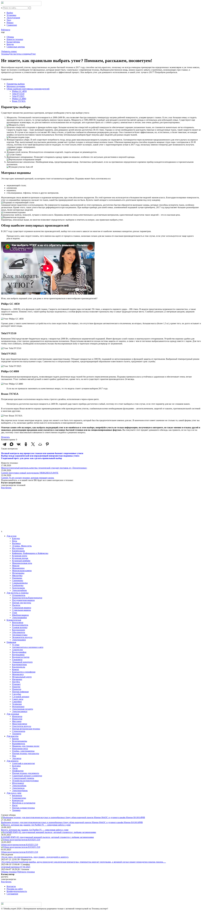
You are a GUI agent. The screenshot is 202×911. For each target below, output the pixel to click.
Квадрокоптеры (19, 664)
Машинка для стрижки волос (25, 746)
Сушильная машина (21, 610)
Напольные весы (20, 748)
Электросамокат (19, 711)
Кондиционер (18, 630)
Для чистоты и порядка (20, 54)
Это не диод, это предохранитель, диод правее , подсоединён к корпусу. (35, 857)
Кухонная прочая (20, 558)
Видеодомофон (19, 652)
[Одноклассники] (26, 444)
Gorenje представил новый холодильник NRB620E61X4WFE (29, 473)
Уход (9, 20)
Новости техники (15, 39)
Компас (15, 669)
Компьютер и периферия (23, 672)
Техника (5, 54)
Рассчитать (6, 487)
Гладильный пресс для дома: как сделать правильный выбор (31, 458)
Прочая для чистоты (21, 603)
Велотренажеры (19, 741)
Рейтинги (5, 30)
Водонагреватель (20, 625)
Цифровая (11, 642)
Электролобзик (19, 785)
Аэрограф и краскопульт (23, 763)
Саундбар (16, 694)
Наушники (17, 679)
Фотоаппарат (18, 706)
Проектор (16, 689)
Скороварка (17, 580)
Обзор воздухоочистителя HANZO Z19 (19, 844)
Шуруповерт (18, 783)
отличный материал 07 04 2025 (15, 867)
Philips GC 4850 (19, 91)
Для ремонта (12, 761)
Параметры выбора (16, 84)
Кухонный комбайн (21, 561)
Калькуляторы (13, 42)
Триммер (16, 810)
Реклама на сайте (15, 889)
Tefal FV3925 (18, 96)
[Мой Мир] (40, 444)
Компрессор (17, 800)
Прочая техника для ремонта (25, 773)
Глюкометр (17, 659)
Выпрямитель (18, 743)
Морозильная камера (22, 570)
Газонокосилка (19, 798)
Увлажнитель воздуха (22, 637)
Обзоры (10, 37)
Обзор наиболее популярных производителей (28, 89)
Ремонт (10, 22)
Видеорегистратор (20, 657)
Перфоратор (17, 771)
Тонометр (16, 734)
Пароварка (17, 578)
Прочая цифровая (20, 691)
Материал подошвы (16, 86)
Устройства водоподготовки (25, 780)
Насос (15, 805)
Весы (14, 541)
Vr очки (15, 645)
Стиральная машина (21, 607)
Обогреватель (18, 632)
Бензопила (17, 795)
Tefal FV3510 (18, 94)
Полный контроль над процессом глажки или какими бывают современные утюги (42, 453)
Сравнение (12, 25)
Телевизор (17, 704)
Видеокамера (18, 654)
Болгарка (16, 766)
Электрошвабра (19, 617)
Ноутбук (16, 682)
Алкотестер (17, 649)
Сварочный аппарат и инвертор (27, 776)
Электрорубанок (20, 790)
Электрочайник (19, 590)
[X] (33, 444)
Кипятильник (18, 551)
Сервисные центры (16, 47)
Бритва (15, 738)
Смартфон (17, 701)
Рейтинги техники (26, 872)
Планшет (16, 684)
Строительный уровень (23, 778)
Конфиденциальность (17, 891)
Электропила (18, 788)
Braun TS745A (19, 101)
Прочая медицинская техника (26, 729)
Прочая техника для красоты (25, 753)
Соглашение (12, 894)
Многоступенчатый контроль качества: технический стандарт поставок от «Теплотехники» (44, 468)
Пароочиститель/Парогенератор (27, 598)
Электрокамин (19, 640)
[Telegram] (4, 444)
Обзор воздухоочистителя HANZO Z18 (19, 852)
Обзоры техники (9, 872)
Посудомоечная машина (23, 600)
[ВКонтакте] (18, 444)
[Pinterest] (47, 444)
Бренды (10, 44)
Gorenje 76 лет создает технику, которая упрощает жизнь (27, 478)
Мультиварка (18, 573)
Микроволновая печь (22, 563)
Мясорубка (17, 575)
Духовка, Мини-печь (22, 546)
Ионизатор (17, 716)
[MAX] (11, 444)
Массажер (16, 721)
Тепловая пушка (19, 635)
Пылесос (16, 605)
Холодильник (18, 588)
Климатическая (14, 620)
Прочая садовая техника (23, 808)
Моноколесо (18, 674)
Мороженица (18, 568)
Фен (14, 756)
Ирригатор (17, 719)
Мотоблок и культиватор (23, 803)
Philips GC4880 (19, 98)
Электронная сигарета (22, 709)
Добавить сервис (9, 51)
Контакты (11, 886)
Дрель (15, 768)
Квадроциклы (18, 667)
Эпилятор (16, 758)
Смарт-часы (17, 699)
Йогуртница (18, 548)
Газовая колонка (19, 627)
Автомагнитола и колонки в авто (27, 647)
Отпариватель (18, 595)
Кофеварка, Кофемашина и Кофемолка (30, 553)
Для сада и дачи (14, 793)
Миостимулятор (19, 724)
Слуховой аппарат (20, 696)
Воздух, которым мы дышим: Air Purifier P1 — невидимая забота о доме (34, 830)
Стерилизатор (18, 731)
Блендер (16, 538)
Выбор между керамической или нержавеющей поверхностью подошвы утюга (40, 456)
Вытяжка (16, 543)
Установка (11, 15)
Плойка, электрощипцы (23, 751)
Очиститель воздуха (21, 726)
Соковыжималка (20, 583)
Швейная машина (20, 615)
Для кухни (11, 536)
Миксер (15, 565)
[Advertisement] (101, 509)
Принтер (16, 687)
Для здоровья (13, 714)
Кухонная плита (19, 556)
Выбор (10, 13)
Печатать (5, 437)
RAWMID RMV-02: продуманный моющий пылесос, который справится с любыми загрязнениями (47, 837)
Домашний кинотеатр (22, 662)
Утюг (33, 54)
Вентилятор (17, 622)
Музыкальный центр (22, 677)
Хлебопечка (17, 585)
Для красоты (12, 736)
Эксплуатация (13, 17)
